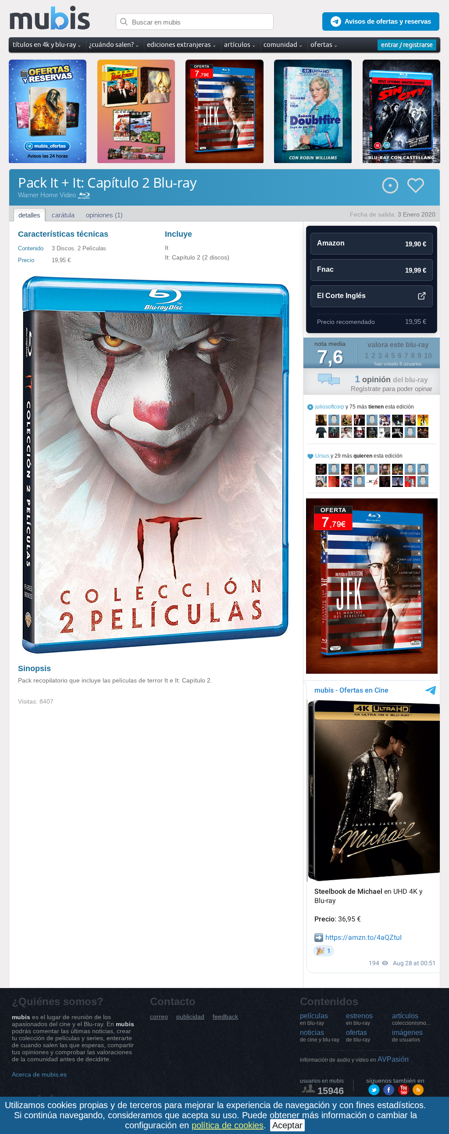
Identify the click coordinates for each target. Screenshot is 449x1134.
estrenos (359, 1019)
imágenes (407, 1036)
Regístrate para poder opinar (391, 388)
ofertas (358, 1036)
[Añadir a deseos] (415, 185)
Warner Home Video (47, 195)
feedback (225, 1016)
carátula (63, 215)
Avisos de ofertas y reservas (388, 21)
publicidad (190, 1016)
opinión (391, 379)
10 (428, 355)
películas (314, 1019)
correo (159, 1016)
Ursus (322, 456)
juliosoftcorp (329, 407)
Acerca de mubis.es (39, 1074)
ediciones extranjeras (179, 44)
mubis (50, 18)
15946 (330, 1090)
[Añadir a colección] (390, 185)
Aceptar (287, 1125)
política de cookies (228, 1125)
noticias (319, 1036)
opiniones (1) (104, 215)
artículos (411, 1019)
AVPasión (354, 1059)
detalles (29, 215)
